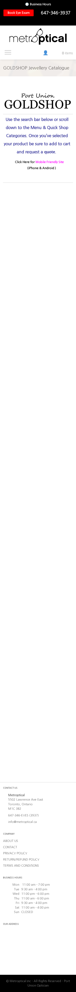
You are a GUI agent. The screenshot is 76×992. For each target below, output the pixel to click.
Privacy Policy (15, 853)
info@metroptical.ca (22, 821)
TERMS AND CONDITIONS (21, 865)
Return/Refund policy (21, 859)
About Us (10, 840)
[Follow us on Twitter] (39, 21)
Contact (10, 847)
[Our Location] (45, 21)
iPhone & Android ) (42, 168)
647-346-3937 (56, 13)
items (67, 53)
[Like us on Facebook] (32, 21)
